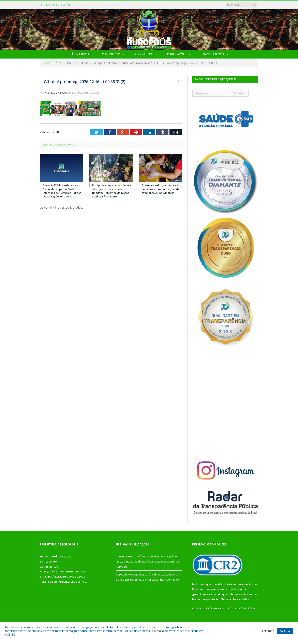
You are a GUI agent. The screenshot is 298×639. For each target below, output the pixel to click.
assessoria (220, 589)
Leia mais (156, 631)
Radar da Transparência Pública (237, 608)
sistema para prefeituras (242, 584)
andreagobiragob (56, 92)
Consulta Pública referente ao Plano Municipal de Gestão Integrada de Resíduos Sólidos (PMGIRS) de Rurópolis (129, 5)
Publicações (176, 54)
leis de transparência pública (210, 599)
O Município (111, 54)
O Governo (143, 54)
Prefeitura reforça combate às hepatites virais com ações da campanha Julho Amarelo (160, 188)
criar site (217, 584)
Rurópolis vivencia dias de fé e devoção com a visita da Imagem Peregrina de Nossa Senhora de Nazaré (111, 190)
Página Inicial (80, 54)
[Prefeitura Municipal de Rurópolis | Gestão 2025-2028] (149, 28)
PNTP (209, 608)
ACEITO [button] (285, 631)
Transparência (212, 54)
